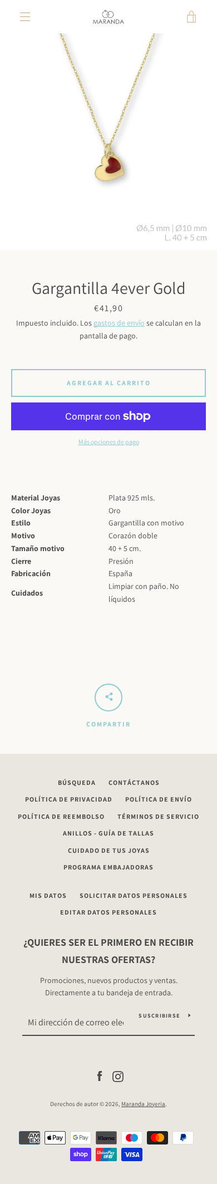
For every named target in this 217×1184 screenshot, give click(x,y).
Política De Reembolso (61, 816)
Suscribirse (159, 1015)
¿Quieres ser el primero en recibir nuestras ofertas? (108, 951)
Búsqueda (77, 782)
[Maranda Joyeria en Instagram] (118, 1075)
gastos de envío (119, 323)
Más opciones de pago (108, 442)
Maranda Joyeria (143, 1104)
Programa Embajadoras (108, 867)
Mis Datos (48, 895)
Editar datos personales (108, 912)
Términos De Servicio (158, 816)
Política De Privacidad (68, 799)
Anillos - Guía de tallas (108, 833)
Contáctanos (134, 782)
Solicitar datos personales (134, 895)
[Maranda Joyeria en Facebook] (99, 1075)
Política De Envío (158, 799)
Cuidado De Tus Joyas (109, 850)
